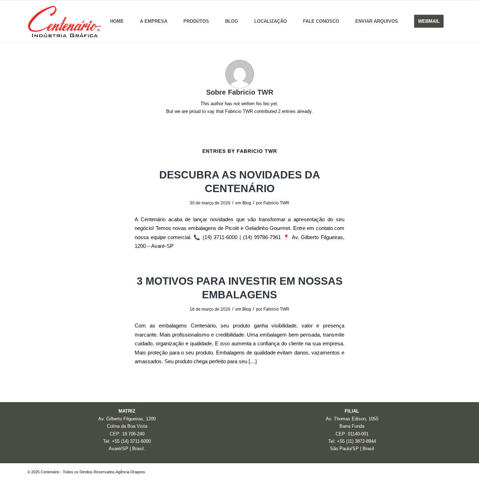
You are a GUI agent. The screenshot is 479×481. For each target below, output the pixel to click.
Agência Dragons (130, 472)
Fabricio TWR (276, 203)
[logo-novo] (64, 21)
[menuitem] (117, 21)
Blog (246, 203)
